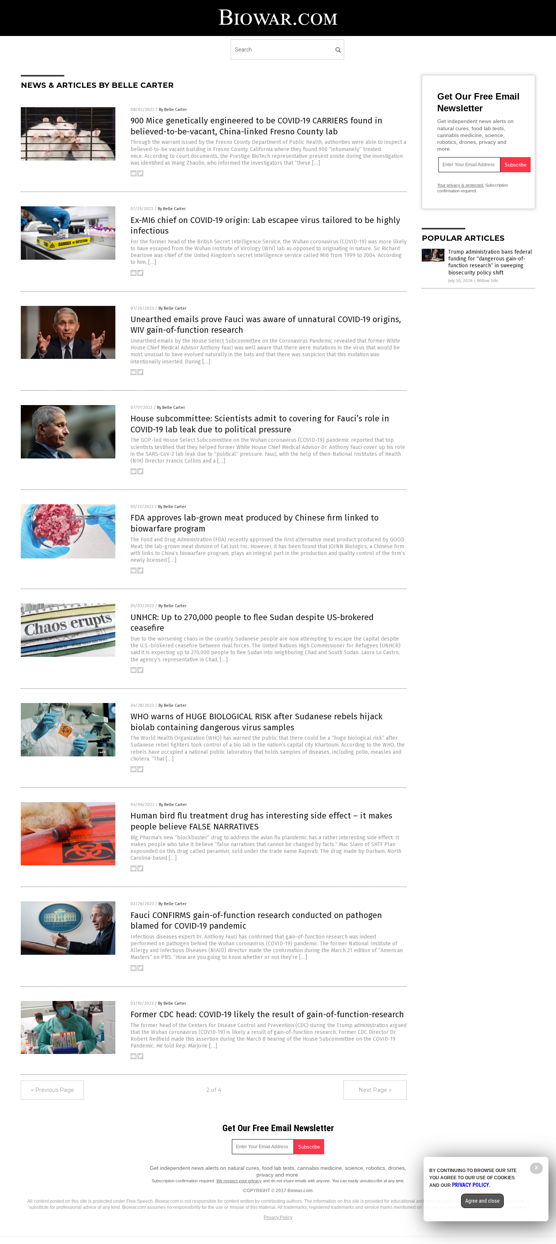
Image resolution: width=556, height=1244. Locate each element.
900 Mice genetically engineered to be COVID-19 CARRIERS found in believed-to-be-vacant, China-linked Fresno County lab (256, 126)
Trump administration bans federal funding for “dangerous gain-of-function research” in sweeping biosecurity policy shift (490, 262)
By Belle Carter (173, 109)
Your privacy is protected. (460, 185)
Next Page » (375, 1090)
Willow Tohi (487, 280)
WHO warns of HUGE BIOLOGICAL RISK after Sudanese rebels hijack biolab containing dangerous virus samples (256, 722)
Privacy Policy (278, 1217)
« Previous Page (52, 1090)
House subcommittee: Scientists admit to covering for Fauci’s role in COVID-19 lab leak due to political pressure (259, 424)
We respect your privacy (239, 1181)
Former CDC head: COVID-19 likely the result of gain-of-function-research (267, 1014)
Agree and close (482, 1201)
